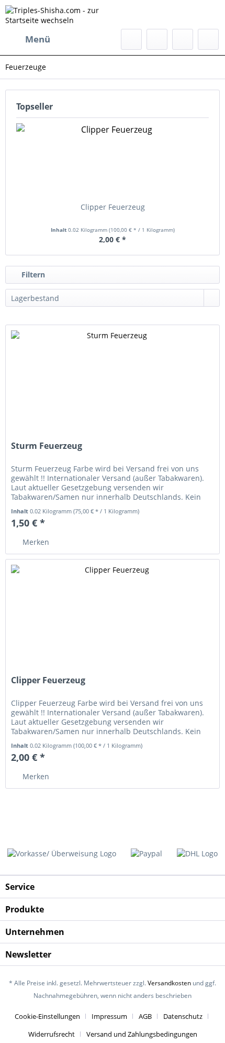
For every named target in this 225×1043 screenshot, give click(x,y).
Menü (37, 39)
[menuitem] (27, 39)
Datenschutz (183, 1016)
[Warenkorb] (208, 39)
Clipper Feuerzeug (113, 207)
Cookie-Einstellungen (47, 1016)
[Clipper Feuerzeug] (112, 160)
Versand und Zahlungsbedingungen (141, 1034)
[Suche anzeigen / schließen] (131, 39)
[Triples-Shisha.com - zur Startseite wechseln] (59, 14)
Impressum (109, 1016)
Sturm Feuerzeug (46, 445)
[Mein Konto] (182, 39)
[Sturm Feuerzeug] (112, 377)
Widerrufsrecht (51, 1034)
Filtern (32, 274)
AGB (145, 1016)
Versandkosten (169, 983)
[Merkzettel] (157, 39)
